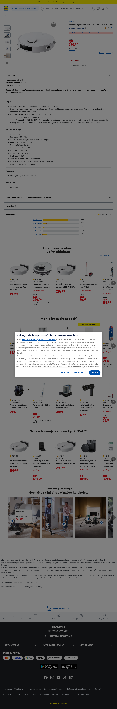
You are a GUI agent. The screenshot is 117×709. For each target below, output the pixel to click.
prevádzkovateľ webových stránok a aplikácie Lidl (39, 339)
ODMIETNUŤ (65, 373)
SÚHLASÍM (95, 373)
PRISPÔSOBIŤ (79, 373)
